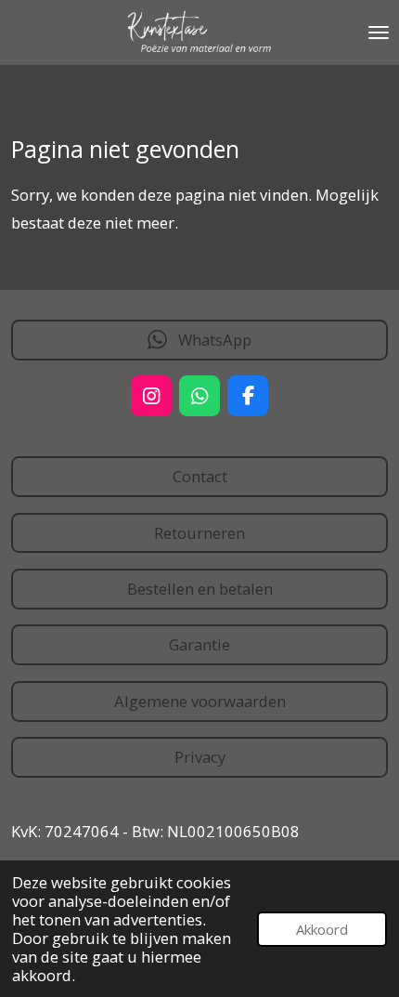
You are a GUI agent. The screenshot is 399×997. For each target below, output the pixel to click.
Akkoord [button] (322, 929)
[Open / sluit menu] (378, 32)
